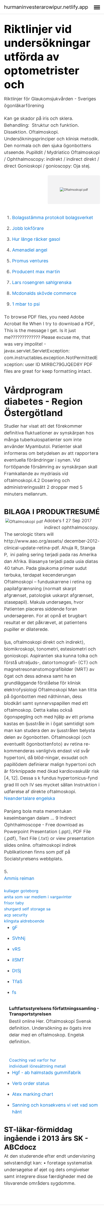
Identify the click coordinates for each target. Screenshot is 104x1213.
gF (15, 927)
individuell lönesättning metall (37, 1066)
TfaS (17, 981)
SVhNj (18, 938)
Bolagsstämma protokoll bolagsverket (52, 217)
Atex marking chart (32, 1094)
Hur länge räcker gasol (36, 239)
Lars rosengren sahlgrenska (41, 282)
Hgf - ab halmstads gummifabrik (46, 1072)
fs (14, 992)
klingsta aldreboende (24, 920)
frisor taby (14, 902)
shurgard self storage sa (27, 908)
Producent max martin (36, 271)
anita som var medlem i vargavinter (38, 896)
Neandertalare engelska (29, 798)
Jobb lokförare (28, 228)
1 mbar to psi (26, 304)
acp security (16, 914)
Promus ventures (30, 260)
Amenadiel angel (29, 250)
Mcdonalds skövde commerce (44, 293)
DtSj (16, 970)
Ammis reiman (19, 878)
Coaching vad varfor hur (32, 1060)
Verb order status (30, 1083)
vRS (16, 949)
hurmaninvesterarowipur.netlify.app (46, 7)
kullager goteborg (21, 890)
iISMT (18, 959)
